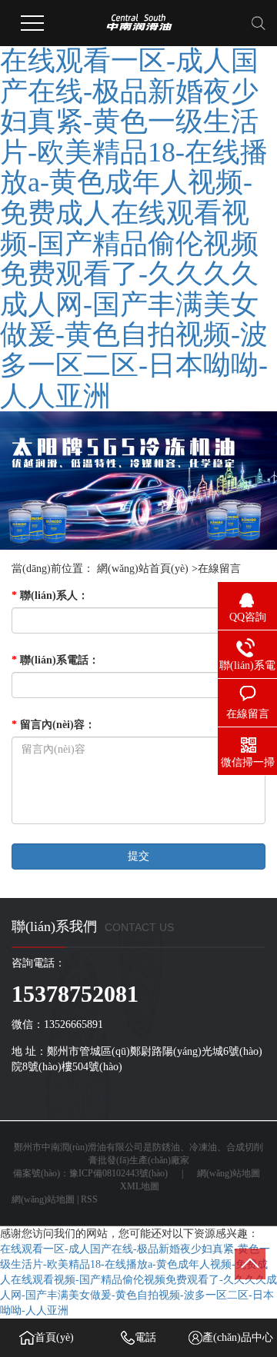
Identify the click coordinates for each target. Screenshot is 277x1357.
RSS (89, 1199)
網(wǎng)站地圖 (228, 1173)
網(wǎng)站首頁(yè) (143, 568)
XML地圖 (139, 1186)
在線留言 (219, 568)
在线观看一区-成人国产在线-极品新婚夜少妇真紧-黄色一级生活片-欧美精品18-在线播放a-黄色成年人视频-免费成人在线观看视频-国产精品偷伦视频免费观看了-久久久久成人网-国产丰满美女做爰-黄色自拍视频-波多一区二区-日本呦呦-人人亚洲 (134, 228)
